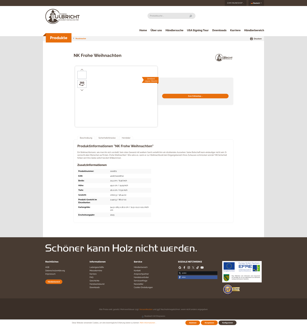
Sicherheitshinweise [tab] (107, 138)
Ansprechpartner (141, 274)
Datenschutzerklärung (55, 270)
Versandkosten (145, 309)
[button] (197, 273)
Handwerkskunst (97, 284)
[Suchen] (190, 16)
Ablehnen (192, 323)
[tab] (86, 138)
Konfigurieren (227, 323)
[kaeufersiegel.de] (231, 290)
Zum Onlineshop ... (235, 3)
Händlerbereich (54, 282)
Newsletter (138, 284)
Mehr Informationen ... (148, 323)
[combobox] (167, 16)
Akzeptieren (209, 323)
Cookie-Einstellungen (143, 287)
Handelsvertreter (141, 277)
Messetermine (96, 270)
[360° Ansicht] (82, 84)
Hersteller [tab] (126, 138)
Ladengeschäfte (97, 267)
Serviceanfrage (140, 281)
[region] (116, 97)
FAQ (91, 277)
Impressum (50, 274)
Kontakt (137, 270)
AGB (47, 267)
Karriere (93, 274)
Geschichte (94, 281)
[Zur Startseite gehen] (63, 15)
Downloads (95, 287)
